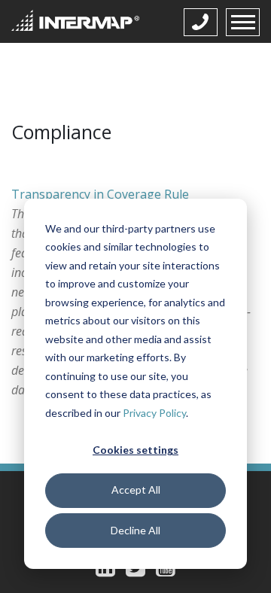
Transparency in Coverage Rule (100, 194)
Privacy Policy (154, 412)
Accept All (135, 489)
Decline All (135, 530)
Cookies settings (135, 449)
